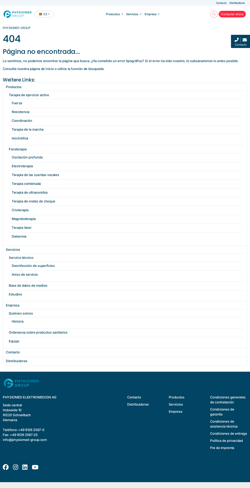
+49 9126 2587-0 (31, 430)
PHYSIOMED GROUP (16, 28)
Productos (113, 14)
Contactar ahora (233, 14)
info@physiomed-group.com (25, 440)
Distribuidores (237, 2)
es (46, 14)
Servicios (132, 14)
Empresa (150, 14)
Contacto (221, 2)
